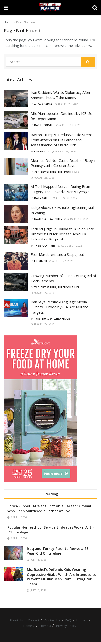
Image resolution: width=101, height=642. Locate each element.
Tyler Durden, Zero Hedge (52, 318)
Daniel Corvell (44, 125)
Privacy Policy (66, 625)
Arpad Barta (43, 104)
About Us (16, 620)
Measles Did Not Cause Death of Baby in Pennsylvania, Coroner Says (63, 163)
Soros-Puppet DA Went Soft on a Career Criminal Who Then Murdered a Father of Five (49, 508)
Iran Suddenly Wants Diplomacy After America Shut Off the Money (61, 95)
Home (8, 22)
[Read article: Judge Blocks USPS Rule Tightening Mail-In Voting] (16, 214)
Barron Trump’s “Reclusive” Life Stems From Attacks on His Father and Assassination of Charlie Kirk (62, 139)
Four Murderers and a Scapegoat (57, 254)
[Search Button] (94, 7)
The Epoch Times (45, 245)
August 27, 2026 (71, 245)
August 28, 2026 (68, 104)
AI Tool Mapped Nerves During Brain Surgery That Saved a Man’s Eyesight (61, 189)
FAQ (68, 620)
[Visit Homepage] (50, 7)
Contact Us (52, 620)
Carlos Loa (41, 151)
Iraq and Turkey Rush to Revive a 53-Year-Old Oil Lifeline (58, 551)
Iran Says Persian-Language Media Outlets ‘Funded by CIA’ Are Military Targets (59, 307)
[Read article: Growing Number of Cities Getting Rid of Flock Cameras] (16, 282)
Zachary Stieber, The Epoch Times (56, 172)
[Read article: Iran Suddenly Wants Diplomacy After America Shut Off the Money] (16, 99)
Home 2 (29, 625)
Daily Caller (42, 198)
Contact (33, 620)
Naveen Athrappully (48, 219)
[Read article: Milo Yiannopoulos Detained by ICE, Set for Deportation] (16, 120)
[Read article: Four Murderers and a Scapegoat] (16, 261)
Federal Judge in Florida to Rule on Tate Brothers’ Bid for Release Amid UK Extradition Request (62, 233)
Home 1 (82, 620)
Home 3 (45, 625)
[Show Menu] (6, 7)
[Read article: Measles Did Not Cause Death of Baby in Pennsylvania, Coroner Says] (16, 166)
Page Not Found (27, 22)
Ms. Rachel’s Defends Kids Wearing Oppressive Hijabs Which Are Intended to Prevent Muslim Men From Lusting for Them (61, 576)
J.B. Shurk (40, 261)
